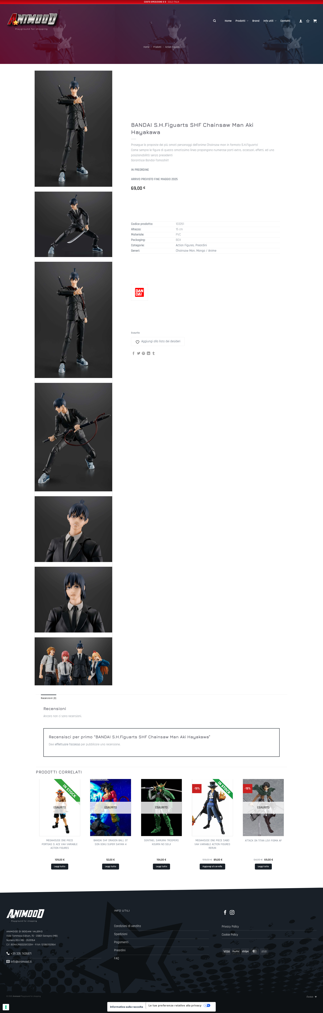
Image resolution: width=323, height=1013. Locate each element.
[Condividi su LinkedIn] (148, 353)
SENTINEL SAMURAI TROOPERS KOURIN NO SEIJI (161, 842)
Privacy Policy (230, 927)
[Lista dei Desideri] (308, 21)
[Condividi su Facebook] (133, 353)
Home (228, 21)
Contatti (285, 21)
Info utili (268, 21)
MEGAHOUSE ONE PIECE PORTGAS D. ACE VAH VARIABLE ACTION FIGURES (60, 844)
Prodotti (240, 21)
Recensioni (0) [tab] (48, 698)
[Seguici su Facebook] (225, 912)
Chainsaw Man (185, 251)
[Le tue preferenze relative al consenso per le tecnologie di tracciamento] (6, 1007)
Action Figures (172, 47)
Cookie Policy (230, 935)
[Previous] (36, 830)
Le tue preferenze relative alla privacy (175, 1005)
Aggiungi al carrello (212, 866)
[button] (214, 21)
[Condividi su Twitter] (138, 353)
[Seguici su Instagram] (232, 912)
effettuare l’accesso (67, 744)
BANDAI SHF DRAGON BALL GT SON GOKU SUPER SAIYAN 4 (111, 842)
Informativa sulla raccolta (126, 1006)
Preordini (201, 245)
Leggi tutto (59, 866)
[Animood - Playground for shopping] (36, 20)
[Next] (287, 830)
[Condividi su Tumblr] (153, 353)
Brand (255, 21)
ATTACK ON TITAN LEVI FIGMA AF (263, 840)
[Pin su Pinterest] (143, 353)
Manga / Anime (206, 251)
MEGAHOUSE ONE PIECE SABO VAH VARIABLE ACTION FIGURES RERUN (212, 844)
